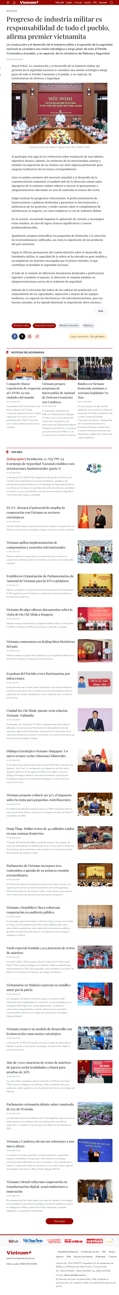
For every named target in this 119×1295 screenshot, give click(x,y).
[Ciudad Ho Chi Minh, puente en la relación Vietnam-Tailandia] (95, 719)
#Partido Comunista (69, 325)
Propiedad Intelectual (68, 1251)
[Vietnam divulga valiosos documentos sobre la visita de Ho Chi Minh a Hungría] (95, 618)
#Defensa (88, 325)
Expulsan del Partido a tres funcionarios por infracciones (38, 675)
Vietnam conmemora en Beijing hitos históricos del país (41, 643)
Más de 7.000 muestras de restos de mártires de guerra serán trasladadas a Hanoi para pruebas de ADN (39, 1067)
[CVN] (39, 1241)
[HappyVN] (99, 1241)
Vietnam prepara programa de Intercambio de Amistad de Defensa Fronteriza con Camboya (58, 393)
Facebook (15, 336)
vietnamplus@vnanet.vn (75, 1274)
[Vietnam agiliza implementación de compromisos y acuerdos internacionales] (95, 551)
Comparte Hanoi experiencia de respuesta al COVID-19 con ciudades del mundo (24, 390)
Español (87, 2)
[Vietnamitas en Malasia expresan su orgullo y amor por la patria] (95, 994)
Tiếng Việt (59, 2)
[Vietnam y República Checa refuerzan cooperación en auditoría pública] (95, 916)
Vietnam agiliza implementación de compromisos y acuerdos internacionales (36, 544)
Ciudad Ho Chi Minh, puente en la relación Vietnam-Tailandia (37, 712)
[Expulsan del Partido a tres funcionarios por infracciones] (95, 682)
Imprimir (30, 336)
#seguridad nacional (44, 325)
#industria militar (21, 325)
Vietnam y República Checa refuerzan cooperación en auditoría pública (33, 909)
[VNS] (18, 1241)
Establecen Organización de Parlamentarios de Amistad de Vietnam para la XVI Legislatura (40, 578)
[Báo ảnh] (79, 1241)
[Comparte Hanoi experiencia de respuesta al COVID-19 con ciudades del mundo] (24, 368)
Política (12, 11)
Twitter (22, 336)
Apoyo (112, 1251)
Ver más (16, 452)
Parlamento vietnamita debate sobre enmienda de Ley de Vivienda (40, 1106)
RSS (104, 1251)
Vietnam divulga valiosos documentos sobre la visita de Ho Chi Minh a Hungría (39, 611)
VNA (68, 1256)
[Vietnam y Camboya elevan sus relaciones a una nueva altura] (95, 1150)
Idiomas (60, 1256)
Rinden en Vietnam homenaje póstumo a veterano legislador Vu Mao (93, 390)
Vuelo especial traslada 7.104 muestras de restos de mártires (41, 950)
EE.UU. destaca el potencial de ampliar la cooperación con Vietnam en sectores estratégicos (36, 512)
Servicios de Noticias (83, 1256)
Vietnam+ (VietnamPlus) (29, 2)
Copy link (37, 336)
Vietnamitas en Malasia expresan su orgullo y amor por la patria (39, 987)
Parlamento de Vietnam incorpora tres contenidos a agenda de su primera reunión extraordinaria (38, 870)
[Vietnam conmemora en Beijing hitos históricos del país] (95, 650)
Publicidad (100, 1256)
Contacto (112, 1256)
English (69, 2)
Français (78, 2)
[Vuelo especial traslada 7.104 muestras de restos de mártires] (95, 957)
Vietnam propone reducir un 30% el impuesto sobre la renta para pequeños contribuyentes (39, 797)
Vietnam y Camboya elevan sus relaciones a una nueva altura (40, 1143)
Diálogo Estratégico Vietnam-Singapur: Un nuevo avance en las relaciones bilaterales (37, 753)
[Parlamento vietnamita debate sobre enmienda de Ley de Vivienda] (95, 1113)
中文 (95, 2)
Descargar (59, 1221)
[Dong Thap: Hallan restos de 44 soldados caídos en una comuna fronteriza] (95, 837)
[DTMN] (58, 1241)
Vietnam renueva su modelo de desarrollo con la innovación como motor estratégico (39, 1031)
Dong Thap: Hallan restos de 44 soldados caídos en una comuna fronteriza (40, 830)
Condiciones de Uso (90, 1251)
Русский (103, 2)
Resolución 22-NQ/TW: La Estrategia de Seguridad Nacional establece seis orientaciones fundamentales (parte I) (41, 464)
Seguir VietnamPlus (80, 336)
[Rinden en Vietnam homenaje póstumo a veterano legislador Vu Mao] (95, 368)
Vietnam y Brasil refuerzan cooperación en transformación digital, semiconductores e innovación (37, 1186)
